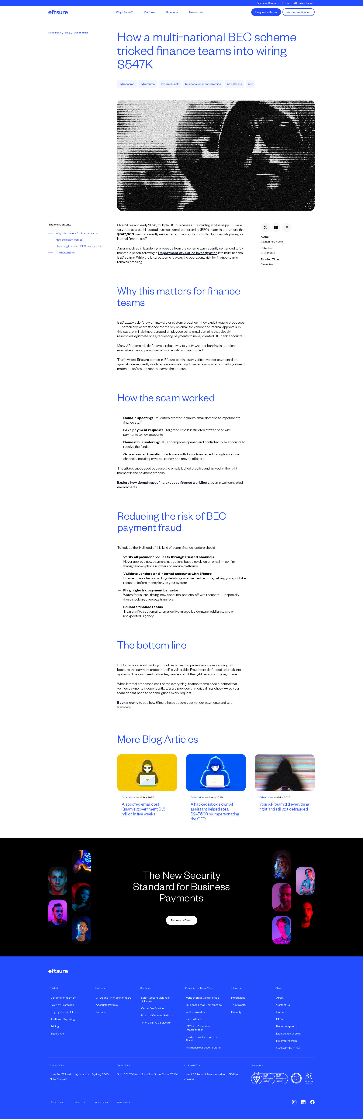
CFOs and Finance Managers (113, 997)
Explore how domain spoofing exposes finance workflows (163, 482)
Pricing (55, 1026)
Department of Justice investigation (187, 253)
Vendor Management (63, 997)
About (279, 997)
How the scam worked (69, 239)
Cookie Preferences (288, 1047)
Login (285, 3)
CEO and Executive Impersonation (197, 1028)
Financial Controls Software (157, 1015)
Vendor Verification (298, 12)
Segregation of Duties (64, 1012)
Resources (54, 32)
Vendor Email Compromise (202, 997)
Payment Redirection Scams (203, 1047)
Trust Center (238, 1004)
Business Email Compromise (204, 1004)
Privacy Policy (78, 1102)
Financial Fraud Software (156, 1022)
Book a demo (127, 702)
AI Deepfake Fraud (197, 1012)
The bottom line (65, 252)
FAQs (279, 1019)
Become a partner (287, 1026)
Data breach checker (288, 1033)
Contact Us (283, 1004)
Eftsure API (57, 1033)
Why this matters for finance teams (77, 233)
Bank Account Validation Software (155, 999)
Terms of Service (101, 1102)
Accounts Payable (107, 1004)
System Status (123, 1102)
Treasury (101, 1012)
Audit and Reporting (63, 1019)
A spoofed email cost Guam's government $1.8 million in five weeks (143, 809)
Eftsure (143, 360)
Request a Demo (266, 12)
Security (236, 1012)
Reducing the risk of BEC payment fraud (80, 246)
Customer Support (267, 3)
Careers (281, 1012)
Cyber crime (81, 32)
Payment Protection (62, 1004)
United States (305, 3)
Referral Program (286, 1040)
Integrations (238, 997)
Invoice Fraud (194, 1019)
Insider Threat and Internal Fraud (202, 1038)
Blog (67, 32)
